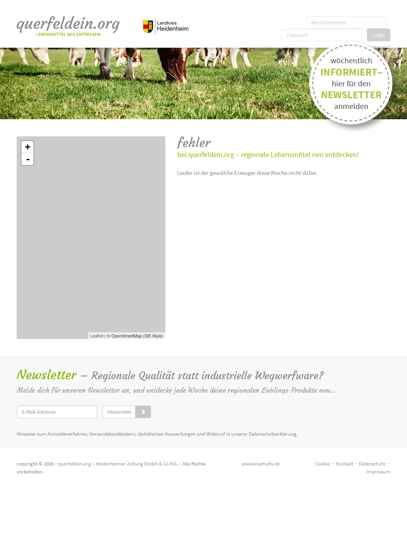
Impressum (378, 471)
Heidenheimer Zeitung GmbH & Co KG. (137, 463)
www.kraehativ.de (261, 463)
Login (378, 35)
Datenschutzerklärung (273, 434)
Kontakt (344, 463)
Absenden (119, 411)
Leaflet (96, 335)
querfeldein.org (74, 463)
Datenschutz (372, 463)
